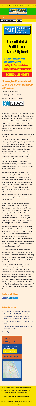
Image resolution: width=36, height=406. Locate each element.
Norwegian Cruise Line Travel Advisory (17, 319)
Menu (3, 17)
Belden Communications (15, 396)
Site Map (3, 401)
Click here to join (10, 351)
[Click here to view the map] (12, 377)
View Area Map (10, 356)
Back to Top (5, 332)
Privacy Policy (11, 401)
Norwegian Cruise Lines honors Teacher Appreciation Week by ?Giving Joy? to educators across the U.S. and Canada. (17, 313)
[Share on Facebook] (4, 298)
